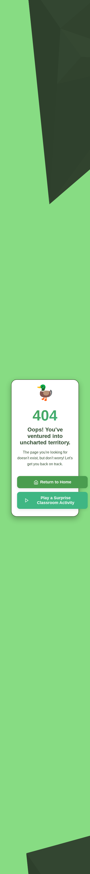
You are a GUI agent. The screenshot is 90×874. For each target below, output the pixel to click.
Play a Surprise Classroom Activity (55, 500)
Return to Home (55, 482)
